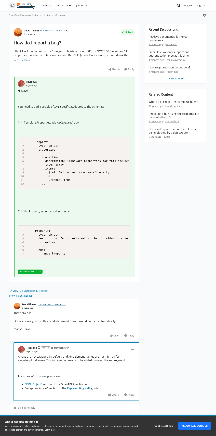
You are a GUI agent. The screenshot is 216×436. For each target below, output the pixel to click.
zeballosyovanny (176, 60)
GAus (167, 136)
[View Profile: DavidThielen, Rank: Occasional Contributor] (18, 32)
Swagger (39, 15)
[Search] (179, 6)
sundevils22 (172, 121)
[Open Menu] (204, 15)
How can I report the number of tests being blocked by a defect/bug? (172, 131)
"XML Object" (33, 384)
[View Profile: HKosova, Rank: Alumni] (21, 349)
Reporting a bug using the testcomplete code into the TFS (174, 115)
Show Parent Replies (20, 295)
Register (189, 5)
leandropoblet (173, 106)
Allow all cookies (195, 426)
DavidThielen (31, 30)
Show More (23, 60)
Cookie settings (163, 426)
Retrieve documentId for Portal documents (168, 38)
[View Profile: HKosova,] (21, 83)
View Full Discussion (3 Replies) (30, 290)
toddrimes (172, 71)
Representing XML (78, 388)
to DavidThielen (60, 347)
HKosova (31, 81)
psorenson (171, 44)
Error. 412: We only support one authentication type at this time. (169, 53)
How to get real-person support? (169, 67)
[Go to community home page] (22, 6)
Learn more (50, 430)
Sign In (201, 5)
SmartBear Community (20, 15)
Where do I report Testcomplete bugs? (173, 102)
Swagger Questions (56, 15)
